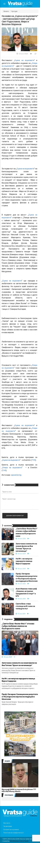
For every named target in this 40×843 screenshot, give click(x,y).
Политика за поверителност (13, 833)
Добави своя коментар (15, 515)
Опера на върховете (12, 467)
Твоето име (7, 491)
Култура (14, 11)
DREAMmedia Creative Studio (19, 841)
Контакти (6, 823)
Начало (6, 11)
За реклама (7, 826)
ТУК (33, 460)
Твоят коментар (8, 499)
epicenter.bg (16, 475)
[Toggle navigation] (4, 4)
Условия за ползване (11, 829)
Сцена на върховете (24, 60)
